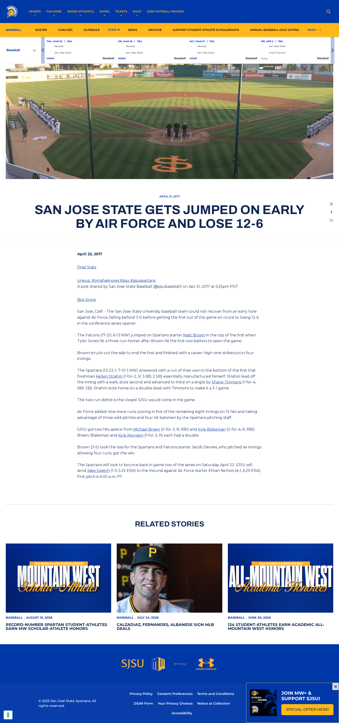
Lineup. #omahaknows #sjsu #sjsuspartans (116, 280)
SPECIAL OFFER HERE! (309, 710)
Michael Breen (146, 429)
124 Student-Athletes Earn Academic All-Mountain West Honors (276, 626)
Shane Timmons (226, 382)
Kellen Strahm (109, 376)
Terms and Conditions (215, 694)
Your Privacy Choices (175, 703)
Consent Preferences (175, 694)
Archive (155, 30)
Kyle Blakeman (212, 429)
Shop (137, 11)
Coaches (65, 30)
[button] (43, 50)
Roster (41, 30)
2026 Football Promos (165, 11)
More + (312, 30)
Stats (112, 30)
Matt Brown (194, 335)
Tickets (121, 11)
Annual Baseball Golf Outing (274, 30)
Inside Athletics (80, 11)
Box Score (86, 299)
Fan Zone (54, 11)
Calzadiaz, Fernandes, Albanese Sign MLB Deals (165, 626)
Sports (35, 11)
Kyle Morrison (130, 435)
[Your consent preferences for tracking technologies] (8, 715)
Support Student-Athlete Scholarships (206, 30)
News (132, 30)
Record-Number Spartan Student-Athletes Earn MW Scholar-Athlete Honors (56, 626)
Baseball (14, 617)
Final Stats (86, 267)
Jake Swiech (98, 470)
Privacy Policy (141, 694)
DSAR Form (143, 703)
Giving (104, 11)
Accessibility (182, 713)
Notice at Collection (213, 703)
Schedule (92, 30)
